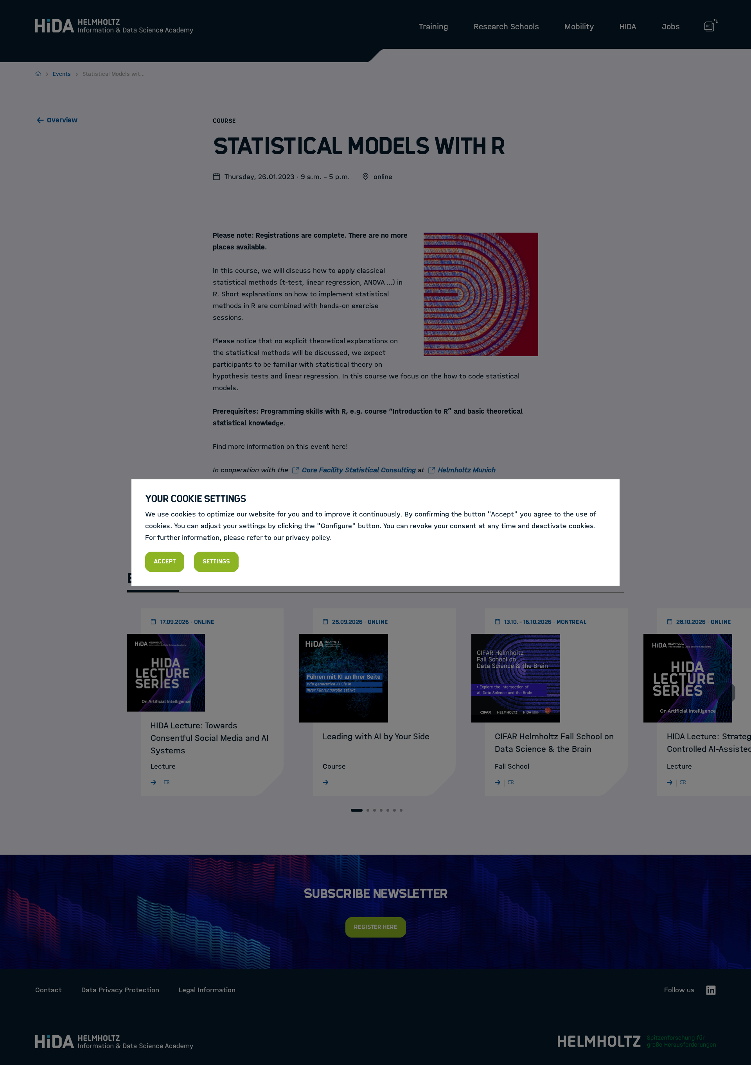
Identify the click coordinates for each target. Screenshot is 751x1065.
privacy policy (308, 537)
